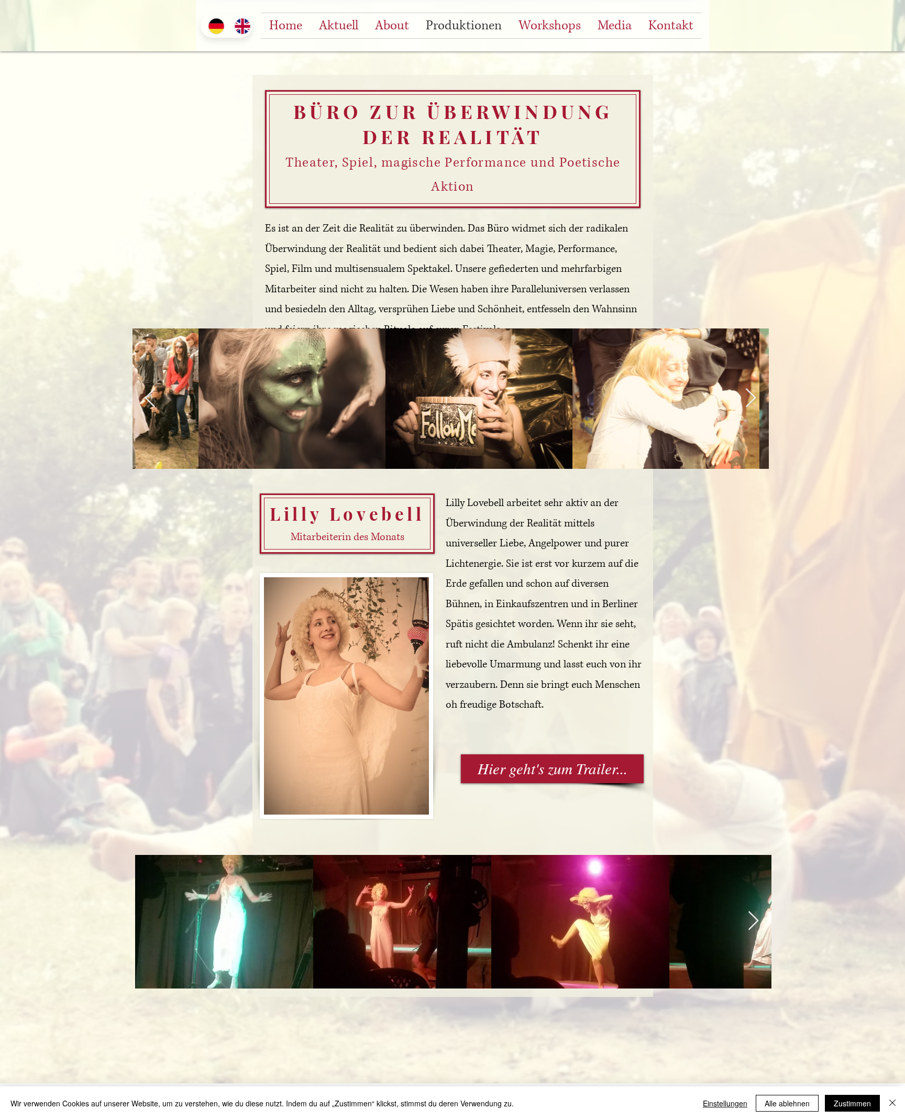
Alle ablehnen (787, 1103)
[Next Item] (751, 398)
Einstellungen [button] (725, 1103)
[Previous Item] (150, 398)
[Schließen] (892, 1103)
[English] (239, 26)
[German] (213, 26)
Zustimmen (852, 1103)
